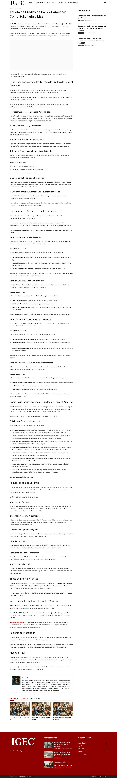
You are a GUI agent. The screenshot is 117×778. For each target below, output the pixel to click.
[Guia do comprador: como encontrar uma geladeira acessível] (48, 745)
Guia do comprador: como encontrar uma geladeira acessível (62, 744)
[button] (105, 3)
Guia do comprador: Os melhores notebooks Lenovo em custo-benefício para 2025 (91, 41)
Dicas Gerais (40, 3)
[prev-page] (11, 723)
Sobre (105, 776)
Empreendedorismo (72, 3)
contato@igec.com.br (21, 751)
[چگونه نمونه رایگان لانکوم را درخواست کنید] (20, 709)
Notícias (59, 3)
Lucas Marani (27, 678)
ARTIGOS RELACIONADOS (19, 699)
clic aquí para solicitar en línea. (21, 477)
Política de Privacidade (97, 776)
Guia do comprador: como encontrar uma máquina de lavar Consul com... (62, 754)
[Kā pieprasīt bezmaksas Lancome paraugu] (41, 709)
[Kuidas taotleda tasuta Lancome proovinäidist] (63, 709)
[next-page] (14, 723)
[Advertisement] (41, 55)
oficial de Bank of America (56, 441)
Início (31, 3)
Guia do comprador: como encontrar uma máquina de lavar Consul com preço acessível (92, 28)
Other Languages (14, 715)
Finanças (50, 3)
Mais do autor (35, 699)
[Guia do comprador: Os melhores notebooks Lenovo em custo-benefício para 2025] (48, 764)
